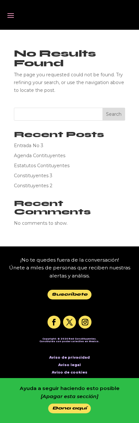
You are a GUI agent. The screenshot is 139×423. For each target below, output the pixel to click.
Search (114, 114)
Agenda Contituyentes (39, 155)
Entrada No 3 (28, 145)
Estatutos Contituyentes (42, 165)
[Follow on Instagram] (85, 322)
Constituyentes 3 (33, 176)
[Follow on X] (69, 322)
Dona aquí (69, 408)
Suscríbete (70, 294)
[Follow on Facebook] (54, 322)
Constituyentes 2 (33, 186)
